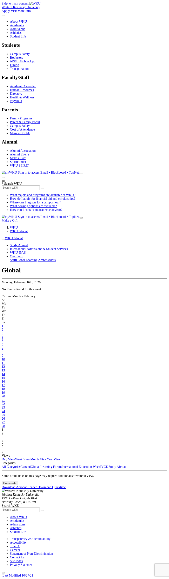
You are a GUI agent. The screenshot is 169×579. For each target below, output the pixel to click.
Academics (17, 25)
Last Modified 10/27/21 (17, 575)
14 (3, 374)
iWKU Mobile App (22, 61)
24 (3, 411)
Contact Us (17, 557)
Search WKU (12, 183)
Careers (15, 550)
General (25, 466)
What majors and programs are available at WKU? (42, 195)
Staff (13, 260)
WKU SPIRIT (19, 165)
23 (3, 407)
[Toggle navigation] (3, 239)
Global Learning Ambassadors (36, 260)
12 (3, 366)
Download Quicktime (52, 487)
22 (3, 403)
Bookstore (16, 57)
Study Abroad (19, 245)
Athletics (15, 32)
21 (3, 400)
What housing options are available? (33, 206)
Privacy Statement (21, 564)
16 (3, 381)
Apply (6, 11)
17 (3, 385)
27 (3, 422)
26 (3, 418)
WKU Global (19, 231)
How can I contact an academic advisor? (36, 209)
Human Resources (22, 90)
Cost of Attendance (22, 129)
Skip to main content (15, 3)
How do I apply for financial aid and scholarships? (42, 198)
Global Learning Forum (46, 466)
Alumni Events (19, 154)
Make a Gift (18, 158)
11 (3, 363)
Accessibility (18, 542)
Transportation (19, 68)
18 (3, 389)
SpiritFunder (18, 161)
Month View (38, 459)
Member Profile (20, 133)
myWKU (16, 101)
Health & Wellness (22, 97)
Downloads (9, 483)
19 (3, 392)
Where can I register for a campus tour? (35, 202)
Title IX (15, 546)
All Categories (11, 466)
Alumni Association (23, 150)
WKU (14, 227)
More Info (24, 11)
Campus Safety (20, 54)
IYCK (104, 466)
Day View (8, 459)
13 (3, 370)
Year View (54, 459)
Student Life (18, 36)
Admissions (17, 29)
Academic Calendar (23, 86)
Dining (14, 65)
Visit (14, 11)
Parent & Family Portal (25, 122)
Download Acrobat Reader (20, 487)
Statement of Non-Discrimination (31, 553)
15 (3, 377)
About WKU (18, 21)
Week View (22, 459)
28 (3, 426)
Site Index (16, 561)
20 (3, 396)
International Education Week (81, 466)
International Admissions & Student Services (39, 249)
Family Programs (21, 118)
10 (3, 359)
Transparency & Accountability (30, 538)
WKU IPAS (18, 252)
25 (3, 415)
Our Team (16, 256)
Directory (16, 93)
